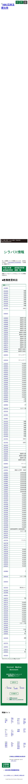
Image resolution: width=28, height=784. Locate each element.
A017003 (6, 308)
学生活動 (15, 60)
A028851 (6, 460)
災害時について (15, 177)
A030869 (6, 487)
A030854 (6, 475)
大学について (14, 10)
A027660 (6, 451)
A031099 (6, 527)
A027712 (6, 547)
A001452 (6, 531)
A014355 (6, 427)
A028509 (6, 332)
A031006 (6, 495)
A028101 (6, 313)
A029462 (6, 386)
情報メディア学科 (17, 94)
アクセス (9, 197)
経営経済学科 (17, 106)
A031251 (6, 529)
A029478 (6, 393)
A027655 (6, 445)
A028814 (6, 349)
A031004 (6, 493)
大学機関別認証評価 (15, 29)
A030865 (6, 481)
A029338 (6, 551)
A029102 (6, 360)
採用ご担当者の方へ (15, 149)
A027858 (6, 590)
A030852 (6, 473)
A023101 (6, 411)
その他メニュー (15, 41)
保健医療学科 (17, 113)
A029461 (6, 384)
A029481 (6, 395)
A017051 (6, 439)
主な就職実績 (15, 146)
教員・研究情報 (15, 69)
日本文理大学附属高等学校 (12, 770)
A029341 (6, 555)
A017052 (6, 442)
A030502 (6, 401)
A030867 (6, 483)
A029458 (6, 378)
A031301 (6, 638)
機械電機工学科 (17, 97)
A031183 (6, 617)
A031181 (6, 612)
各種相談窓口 (15, 165)
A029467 (6, 390)
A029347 (6, 566)
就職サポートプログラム (15, 143)
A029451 (6, 365)
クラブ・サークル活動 (16, 174)
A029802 (6, 571)
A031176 (6, 602)
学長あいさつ (15, 22)
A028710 (6, 343)
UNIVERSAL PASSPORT (14, 262)
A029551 (6, 646)
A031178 (6, 606)
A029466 (6, 388)
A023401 (6, 625)
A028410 (6, 328)
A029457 (6, 376)
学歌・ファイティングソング (15, 38)
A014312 (6, 297)
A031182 (6, 615)
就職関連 (14, 131)
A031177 (6, 604)
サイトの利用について (8, 775)
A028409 (6, 326)
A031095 (6, 518)
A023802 (6, 627)
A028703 (6, 338)
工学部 (15, 88)
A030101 (6, 633)
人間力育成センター (15, 66)
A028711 (6, 345)
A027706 (6, 543)
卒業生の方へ (15, 213)
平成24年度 (18, 240)
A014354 (6, 425)
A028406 (6, 322)
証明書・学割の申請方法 (15, 184)
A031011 (6, 502)
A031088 (6, 506)
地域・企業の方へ (15, 216)
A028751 (6, 458)
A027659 (6, 449)
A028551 (6, 455)
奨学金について (15, 168)
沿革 (15, 35)
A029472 (6, 467)
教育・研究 (14, 44)
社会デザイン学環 (15, 116)
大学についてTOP (14, 15)
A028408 (6, 324)
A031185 (6, 621)
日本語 (17, 223)
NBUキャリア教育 (15, 140)
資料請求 (21, 201)
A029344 (6, 562)
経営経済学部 (15, 103)
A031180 (6, 610)
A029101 (6, 355)
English (17, 226)
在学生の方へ (15, 204)
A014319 (6, 301)
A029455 (6, 372)
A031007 (6, 498)
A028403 (6, 320)
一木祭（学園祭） (15, 162)
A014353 (6, 423)
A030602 (6, 404)
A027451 (6, 587)
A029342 (6, 557)
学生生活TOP (14, 157)
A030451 (6, 651)
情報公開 (16, 775)
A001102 (6, 576)
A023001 (6, 415)
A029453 (6, 368)
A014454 (6, 434)
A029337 (6, 549)
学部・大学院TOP (14, 83)
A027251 (6, 643)
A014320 (6, 303)
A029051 (6, 463)
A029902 (6, 631)
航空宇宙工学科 (17, 100)
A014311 (6, 295)
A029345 (6, 564)
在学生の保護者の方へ (16, 207)
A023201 (6, 537)
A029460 (6, 382)
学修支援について (15, 181)
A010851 (6, 418)
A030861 (6, 479)
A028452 (6, 453)
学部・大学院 (14, 78)
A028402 (6, 318)
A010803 (6, 288)
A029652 (6, 470)
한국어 (17, 232)
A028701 (6, 336)
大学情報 (15, 32)
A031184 (6, 619)
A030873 (6, 491)
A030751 (6, 600)
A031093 (6, 514)
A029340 (6, 553)
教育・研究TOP (14, 49)
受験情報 (14, 128)
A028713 (6, 347)
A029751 (6, 598)
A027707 (6, 545)
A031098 (6, 525)
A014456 (6, 436)
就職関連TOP (14, 136)
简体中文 (17, 229)
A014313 (6, 299)
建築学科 (17, 91)
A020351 (6, 581)
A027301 (6, 540)
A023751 (6, 533)
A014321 (6, 305)
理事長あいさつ (15, 19)
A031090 (6, 510)
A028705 (6, 341)
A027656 (6, 447)
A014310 (6, 293)
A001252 (6, 623)
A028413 (6, 330)
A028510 (6, 334)
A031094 (6, 516)
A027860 (6, 592)
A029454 (6, 370)
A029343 (6, 559)
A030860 (6, 477)
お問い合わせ (21, 197)
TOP (1, 240)
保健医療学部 (15, 109)
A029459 (6, 380)
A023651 (6, 535)
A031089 (6, 508)
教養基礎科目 (15, 57)
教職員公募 (21, 775)
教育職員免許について (16, 190)
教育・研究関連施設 (15, 72)
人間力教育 (16, 53)
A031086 (6, 504)
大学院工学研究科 (15, 119)
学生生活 (14, 153)
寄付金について (9, 201)
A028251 (6, 595)
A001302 (6, 408)
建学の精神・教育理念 (16, 25)
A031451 (6, 655)
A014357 (6, 432)
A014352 (6, 421)
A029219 (6, 629)
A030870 (6, 489)
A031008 (6, 500)
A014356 (6, 429)
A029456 (6, 374)
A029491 (6, 397)
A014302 (6, 291)
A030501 (6, 399)
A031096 (6, 520)
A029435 (6, 363)
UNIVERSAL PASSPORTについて (15, 171)
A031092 (6, 512)
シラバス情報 (15, 63)
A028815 (6, 351)
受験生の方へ (15, 210)
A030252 (6, 649)
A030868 (6, 485)
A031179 (6, 608)
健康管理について (15, 187)
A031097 (6, 523)
